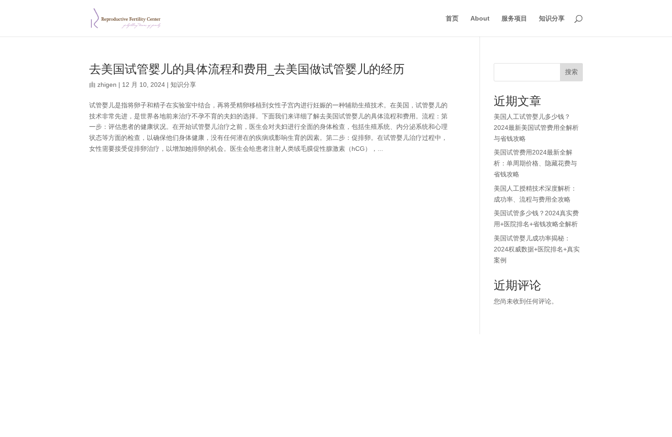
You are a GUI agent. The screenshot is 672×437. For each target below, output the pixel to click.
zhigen (107, 84)
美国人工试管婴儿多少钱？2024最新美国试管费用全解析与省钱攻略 (536, 127)
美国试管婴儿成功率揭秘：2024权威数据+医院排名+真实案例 (537, 249)
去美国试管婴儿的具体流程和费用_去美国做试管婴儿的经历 (247, 69)
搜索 (571, 71)
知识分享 (552, 18)
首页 (452, 18)
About (480, 18)
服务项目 (514, 18)
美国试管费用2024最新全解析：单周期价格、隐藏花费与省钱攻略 (535, 163)
